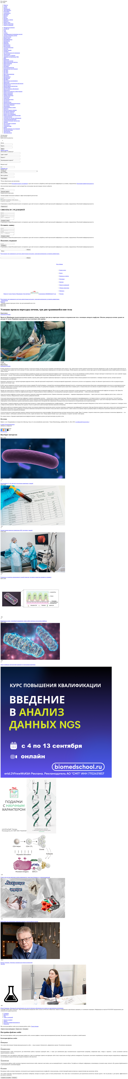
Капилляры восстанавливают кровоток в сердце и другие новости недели (19, 921)
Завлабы (3, 964)
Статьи (5, 6)
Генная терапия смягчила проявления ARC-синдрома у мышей (16, 530)
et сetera (5, 33)
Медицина (6, 75)
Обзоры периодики (8, 23)
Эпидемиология (8, 132)
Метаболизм (7, 78)
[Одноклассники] (3, 430)
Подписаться (4, 431)
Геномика (6, 51)
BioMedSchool (49, 293)
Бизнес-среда (7, 22)
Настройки (25, 1029)
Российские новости (9, 112)
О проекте (6, 1013)
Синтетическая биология (10, 119)
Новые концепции (8, 92)
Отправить (3, 245)
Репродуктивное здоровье (10, 110)
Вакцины (6, 42)
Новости (6, 5)
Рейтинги (6, 21)
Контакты (6, 1014)
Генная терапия (7, 50)
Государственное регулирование (12, 52)
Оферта (5, 1021)
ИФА (5, 58)
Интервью (6, 14)
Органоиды (6, 100)
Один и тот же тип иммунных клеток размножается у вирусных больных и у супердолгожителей (25, 877)
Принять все (19, 1029)
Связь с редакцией (8, 1017)
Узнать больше (34, 1026)
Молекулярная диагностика (10, 86)
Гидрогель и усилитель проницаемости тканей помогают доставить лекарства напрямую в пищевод (26, 577)
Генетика (6, 48)
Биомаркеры (7, 41)
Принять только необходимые (8, 1029)
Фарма (5, 127)
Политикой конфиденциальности (85, 183)
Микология (6, 82)
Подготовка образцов (9, 104)
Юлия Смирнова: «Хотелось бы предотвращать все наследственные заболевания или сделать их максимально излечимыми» (32, 1008)
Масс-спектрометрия (9, 74)
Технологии (7, 124)
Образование (7, 9)
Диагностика (7, 54)
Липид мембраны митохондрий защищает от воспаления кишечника (18, 664)
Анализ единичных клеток (10, 35)
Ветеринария (7, 44)
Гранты (5, 7)
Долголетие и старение (9, 55)
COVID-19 (6, 29)
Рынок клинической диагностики (12, 115)
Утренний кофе (7, 126)
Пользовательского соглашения (20, 183)
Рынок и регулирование (10, 114)
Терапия (6, 122)
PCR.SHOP (6, 11)
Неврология (7, 90)
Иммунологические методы (11, 62)
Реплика (6, 18)
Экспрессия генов (8, 130)
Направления (7, 87)
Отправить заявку (5, 220)
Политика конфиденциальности (12, 1022)
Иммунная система (8, 60)
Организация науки (8, 99)
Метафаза (6, 79)
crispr (5, 31)
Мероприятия (7, 76)
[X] (8, 430)
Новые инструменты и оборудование (13, 91)
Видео (5, 17)
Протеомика (7, 106)
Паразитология (7, 102)
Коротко (6, 15)
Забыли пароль (4, 150)
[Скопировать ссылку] (10, 430)
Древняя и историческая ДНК (11, 56)
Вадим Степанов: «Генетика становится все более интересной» (17, 962)
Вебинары (6, 43)
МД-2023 (6, 71)
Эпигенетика (7, 131)
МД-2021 (6, 70)
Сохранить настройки (6, 1077)
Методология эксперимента (11, 80)
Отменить (14, 1077)
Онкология (6, 98)
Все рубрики (59, 264)
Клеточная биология (9, 67)
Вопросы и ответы (8, 19)
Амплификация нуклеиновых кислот (13, 34)
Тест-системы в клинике (10, 123)
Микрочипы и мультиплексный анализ (13, 83)
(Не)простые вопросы (9, 27)
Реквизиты (6, 1023)
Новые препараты (8, 94)
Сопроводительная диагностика (12, 120)
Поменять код (4, 168)
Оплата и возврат (8, 1019)
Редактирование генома (10, 107)
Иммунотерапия (8, 63)
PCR (5, 30)
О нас (54, 293)
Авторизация (30, 300)
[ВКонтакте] (1, 430)
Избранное (6, 59)
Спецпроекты (7, 13)
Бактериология (7, 37)
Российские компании (9, 111)
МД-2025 (6, 72)
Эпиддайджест (7, 10)
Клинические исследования (11, 68)
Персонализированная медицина (12, 103)
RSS (5, 1016)
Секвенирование (8, 116)
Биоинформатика (8, 39)
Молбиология (7, 84)
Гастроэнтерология (8, 47)
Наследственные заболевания (11, 88)
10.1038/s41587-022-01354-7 (82, 422)
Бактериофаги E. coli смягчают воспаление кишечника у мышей (17, 483)
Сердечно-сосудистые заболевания (12, 118)
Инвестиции (7, 64)
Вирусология (7, 46)
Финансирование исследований (12, 128)
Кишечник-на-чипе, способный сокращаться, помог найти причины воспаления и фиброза (24, 621)
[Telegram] (6, 430)
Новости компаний (8, 25)
